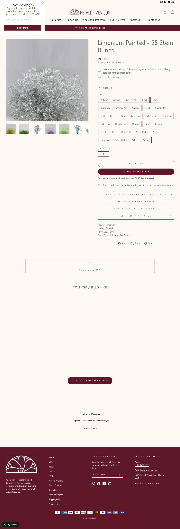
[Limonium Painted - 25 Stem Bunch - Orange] (39, 350)
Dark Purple (131, 99)
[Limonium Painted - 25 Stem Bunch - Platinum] (8, 353)
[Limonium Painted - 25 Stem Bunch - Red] (16, 353)
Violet (147, 107)
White (135, 139)
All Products (53, 462)
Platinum (158, 123)
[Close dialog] (42, 2)
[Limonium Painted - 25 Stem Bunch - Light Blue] (27, 350)
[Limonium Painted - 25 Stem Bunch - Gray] (16, 350)
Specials (73, 19)
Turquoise (105, 139)
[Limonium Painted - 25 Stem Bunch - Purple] (12, 353)
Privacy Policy (54, 504)
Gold (103, 115)
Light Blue (166, 115)
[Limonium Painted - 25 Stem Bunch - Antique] (8, 347)
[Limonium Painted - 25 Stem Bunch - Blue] (23, 347)
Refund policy (54, 490)
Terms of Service (55, 485)
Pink (147, 123)
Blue (155, 99)
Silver (156, 132)
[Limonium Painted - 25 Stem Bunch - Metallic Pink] (35, 350)
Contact (52, 471)
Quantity (104, 148)
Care (90, 262)
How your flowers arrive (136, 201)
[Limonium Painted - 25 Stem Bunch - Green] (12, 350)
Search (51, 457)
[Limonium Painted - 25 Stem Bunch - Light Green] (23, 350)
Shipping (101, 62)
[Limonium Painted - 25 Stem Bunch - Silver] (27, 353)
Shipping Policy (55, 499)
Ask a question (90, 269)
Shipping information (136, 215)
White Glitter (121, 139)
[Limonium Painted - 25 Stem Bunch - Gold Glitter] (42, 347)
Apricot (116, 99)
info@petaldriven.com (149, 470)
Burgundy (105, 107)
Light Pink (105, 123)
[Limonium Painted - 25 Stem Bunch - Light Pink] (31, 350)
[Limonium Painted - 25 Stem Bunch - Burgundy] (27, 347)
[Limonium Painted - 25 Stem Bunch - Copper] (35, 347)
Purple (104, 132)
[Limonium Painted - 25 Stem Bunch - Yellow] (42, 353)
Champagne (121, 107)
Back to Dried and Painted (92, 380)
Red (114, 132)
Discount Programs (56, 494)
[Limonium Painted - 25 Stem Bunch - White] (39, 353)
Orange (135, 123)
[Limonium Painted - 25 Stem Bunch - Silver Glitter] (23, 353)
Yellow (146, 139)
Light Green (151, 115)
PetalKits (56, 19)
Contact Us (154, 19)
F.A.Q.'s (51, 476)
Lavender (135, 115)
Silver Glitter (142, 132)
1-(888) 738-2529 (142, 465)
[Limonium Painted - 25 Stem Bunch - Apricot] (12, 347)
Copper (135, 107)
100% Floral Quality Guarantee (136, 208)
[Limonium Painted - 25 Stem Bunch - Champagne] (31, 347)
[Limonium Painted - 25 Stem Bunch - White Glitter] (35, 353)
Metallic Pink (121, 123)
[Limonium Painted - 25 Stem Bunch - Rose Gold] (20, 353)
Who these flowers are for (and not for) (136, 194)
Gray (123, 115)
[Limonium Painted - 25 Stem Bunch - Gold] (8, 350)
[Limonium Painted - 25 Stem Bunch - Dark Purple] (16, 347)
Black (144, 99)
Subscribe (22, 28)
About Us (135, 19)
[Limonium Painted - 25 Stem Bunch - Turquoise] (31, 353)
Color (102, 94)
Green (113, 115)
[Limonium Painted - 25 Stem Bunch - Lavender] (20, 350)
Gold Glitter (160, 107)
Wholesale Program (94, 19)
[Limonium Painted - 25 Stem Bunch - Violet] (39, 347)
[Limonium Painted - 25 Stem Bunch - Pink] (42, 350)
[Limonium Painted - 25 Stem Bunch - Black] (20, 347)
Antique (104, 99)
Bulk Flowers (117, 19)
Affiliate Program (56, 480)
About (51, 466)
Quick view (25, 332)
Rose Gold (126, 132)
